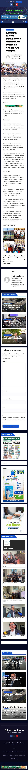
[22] (13, 485)
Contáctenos (5, 755)
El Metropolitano (14, 10)
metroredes (8, 548)
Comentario (6, 361)
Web (4, 407)
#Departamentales (16, 58)
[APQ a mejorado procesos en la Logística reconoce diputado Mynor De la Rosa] (14, 610)
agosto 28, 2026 (9, 665)
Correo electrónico (8, 399)
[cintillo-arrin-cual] (14, 106)
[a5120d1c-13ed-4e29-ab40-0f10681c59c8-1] (13, 519)
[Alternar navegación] (13, 22)
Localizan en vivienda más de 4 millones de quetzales (19, 257)
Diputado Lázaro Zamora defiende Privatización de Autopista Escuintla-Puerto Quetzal (8, 259)
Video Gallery (22, 755)
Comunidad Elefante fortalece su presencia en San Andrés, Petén (12, 339)
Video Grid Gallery (14, 758)
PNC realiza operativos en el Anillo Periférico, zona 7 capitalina (13, 663)
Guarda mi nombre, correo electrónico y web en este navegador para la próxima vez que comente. (14, 420)
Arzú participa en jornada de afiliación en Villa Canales (14, 751)
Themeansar (14, 744)
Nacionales (6, 659)
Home (14, 748)
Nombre (5, 390)
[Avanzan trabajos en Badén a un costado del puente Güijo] (14, 557)
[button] (23, 21)
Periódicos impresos (14, 755)
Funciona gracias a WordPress (10, 742)
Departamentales (10, 29)
